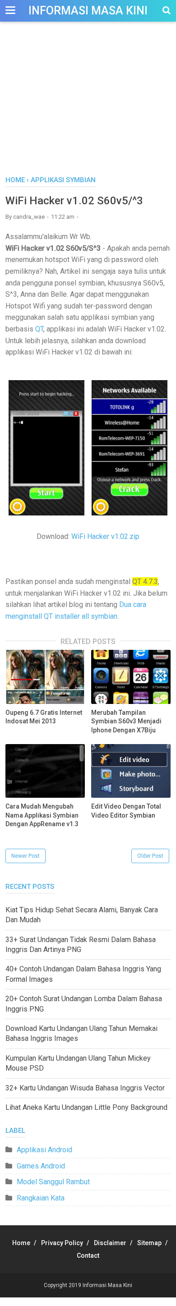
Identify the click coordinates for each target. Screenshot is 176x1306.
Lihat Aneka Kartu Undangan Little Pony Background (86, 1107)
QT (39, 329)
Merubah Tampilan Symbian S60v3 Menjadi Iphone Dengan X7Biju (126, 721)
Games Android (41, 1166)
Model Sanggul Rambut (53, 1181)
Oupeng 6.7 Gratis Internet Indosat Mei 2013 (43, 717)
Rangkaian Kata (41, 1198)
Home (21, 1242)
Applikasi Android (44, 1149)
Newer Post (25, 856)
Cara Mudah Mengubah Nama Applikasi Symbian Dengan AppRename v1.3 (42, 815)
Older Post (150, 856)
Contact (88, 1255)
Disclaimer (110, 1242)
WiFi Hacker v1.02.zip (105, 536)
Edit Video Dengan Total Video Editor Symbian (126, 811)
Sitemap (149, 1242)
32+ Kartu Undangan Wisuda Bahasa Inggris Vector (85, 1088)
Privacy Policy (62, 1242)
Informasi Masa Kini (88, 10)
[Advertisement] (88, 108)
